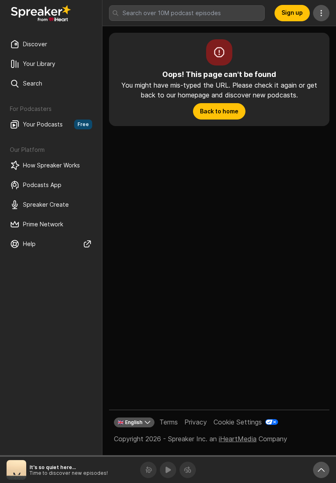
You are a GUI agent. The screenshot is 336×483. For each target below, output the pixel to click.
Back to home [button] (219, 111)
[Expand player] (321, 470)
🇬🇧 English (130, 422)
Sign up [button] (292, 12)
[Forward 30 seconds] (187, 470)
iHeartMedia (238, 439)
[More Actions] (321, 13)
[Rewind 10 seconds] (148, 470)
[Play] (168, 470)
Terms (168, 422)
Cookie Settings (237, 422)
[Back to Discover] (41, 13)
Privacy (195, 422)
